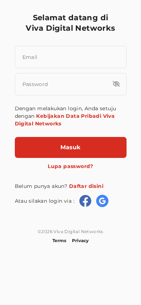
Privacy (80, 240)
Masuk (70, 147)
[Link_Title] (85, 201)
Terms (59, 240)
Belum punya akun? (59, 186)
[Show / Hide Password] (116, 83)
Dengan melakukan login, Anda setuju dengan (65, 116)
